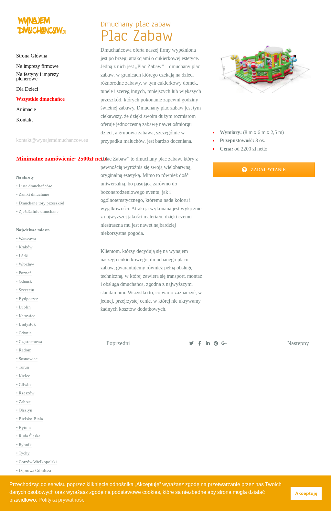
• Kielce (23, 375)
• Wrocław (25, 264)
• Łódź (22, 255)
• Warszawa (26, 238)
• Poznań (24, 272)
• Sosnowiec (26, 358)
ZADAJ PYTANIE (268, 169)
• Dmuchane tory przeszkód (40, 203)
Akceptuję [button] (306, 493)
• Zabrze (23, 401)
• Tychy (23, 453)
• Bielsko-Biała (29, 418)
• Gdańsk (24, 281)
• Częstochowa (29, 341)
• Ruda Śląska (28, 435)
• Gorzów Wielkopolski (36, 461)
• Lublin (23, 307)
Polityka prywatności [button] (62, 500)
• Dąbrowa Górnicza (33, 470)
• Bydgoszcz (27, 298)
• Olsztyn (24, 410)
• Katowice (25, 315)
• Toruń (22, 367)
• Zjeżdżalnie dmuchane (37, 211)
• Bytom (23, 427)
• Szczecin (25, 289)
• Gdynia (24, 332)
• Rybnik (24, 444)
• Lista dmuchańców (34, 185)
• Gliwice (24, 384)
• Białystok (26, 324)
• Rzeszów (25, 393)
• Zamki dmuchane (32, 194)
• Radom (23, 350)
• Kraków (24, 247)
